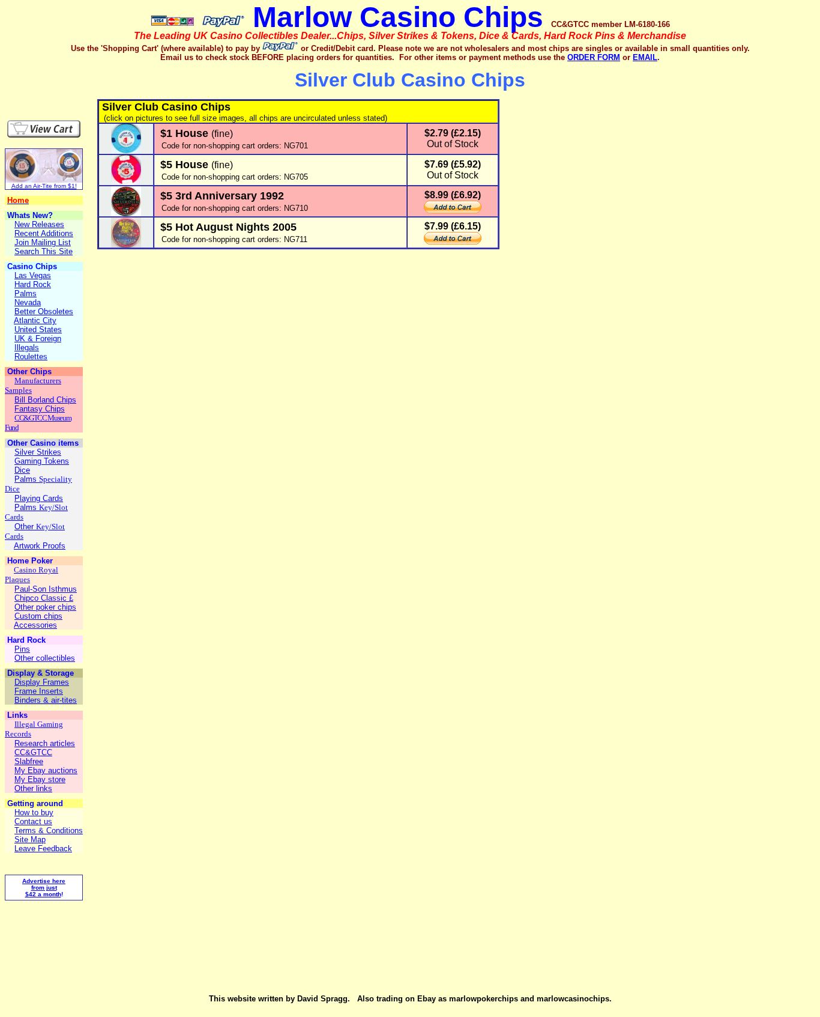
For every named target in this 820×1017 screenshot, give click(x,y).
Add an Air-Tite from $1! (44, 186)
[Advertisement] (75, 80)
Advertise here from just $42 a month (43, 887)
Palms (26, 479)
